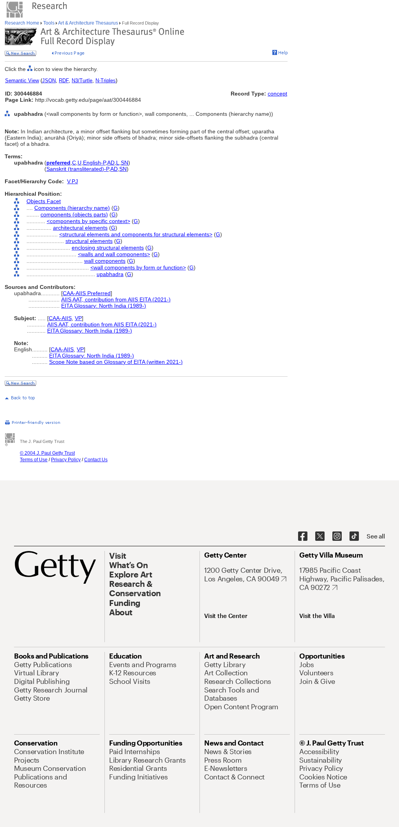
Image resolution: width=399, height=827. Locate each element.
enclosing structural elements (108, 247)
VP (78, 318)
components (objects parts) (74, 214)
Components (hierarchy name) (72, 208)
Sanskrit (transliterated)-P (77, 169)
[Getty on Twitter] (320, 536)
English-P (94, 162)
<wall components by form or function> (138, 267)
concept (277, 93)
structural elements (89, 241)
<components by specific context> (88, 221)
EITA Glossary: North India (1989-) (103, 306)
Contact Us (96, 459)
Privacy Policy (66, 459)
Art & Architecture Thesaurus (88, 23)
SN (124, 162)
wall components (104, 261)
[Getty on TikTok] (354, 536)
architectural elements (80, 228)
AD (111, 162)
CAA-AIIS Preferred (87, 293)
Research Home (23, 23)
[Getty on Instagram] (337, 536)
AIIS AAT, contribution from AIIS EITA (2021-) (116, 299)
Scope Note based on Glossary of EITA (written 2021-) (116, 362)
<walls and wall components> (114, 254)
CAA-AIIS (60, 318)
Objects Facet (43, 201)
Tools (49, 23)
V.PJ (72, 181)
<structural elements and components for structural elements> (135, 234)
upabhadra (110, 274)
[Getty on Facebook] (302, 536)
